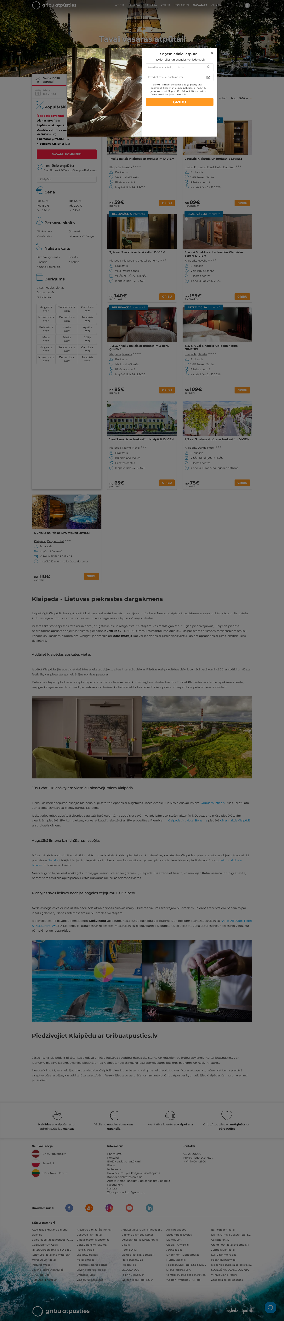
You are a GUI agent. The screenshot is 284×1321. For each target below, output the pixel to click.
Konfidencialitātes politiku (192, 91)
